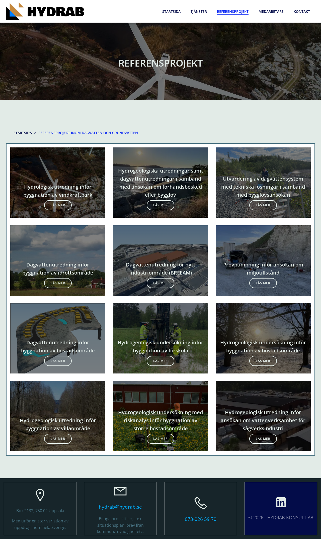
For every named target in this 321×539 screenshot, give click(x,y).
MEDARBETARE (271, 11)
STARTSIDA (171, 11)
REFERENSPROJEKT (233, 11)
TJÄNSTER (199, 11)
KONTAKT (302, 11)
